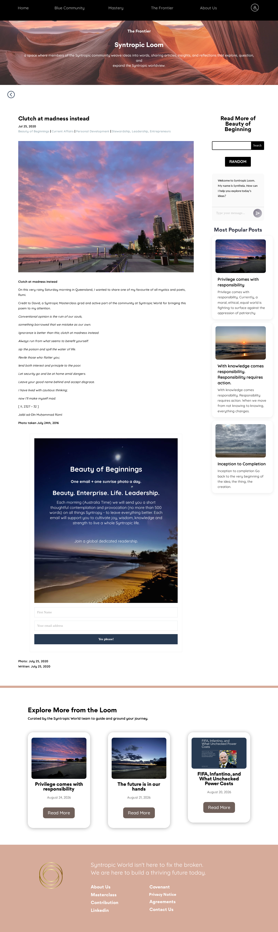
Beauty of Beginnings (33, 131)
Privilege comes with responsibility (238, 282)
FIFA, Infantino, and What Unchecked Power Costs (219, 779)
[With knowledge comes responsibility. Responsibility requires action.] (240, 343)
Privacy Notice (162, 895)
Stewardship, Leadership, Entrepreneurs (141, 131)
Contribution (104, 903)
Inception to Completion (242, 463)
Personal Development (92, 131)
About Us (101, 887)
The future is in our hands (138, 787)
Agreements (162, 902)
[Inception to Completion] (240, 441)
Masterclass (104, 895)
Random (238, 161)
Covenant (159, 887)
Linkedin (100, 910)
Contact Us (161, 910)
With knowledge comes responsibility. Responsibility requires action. (241, 374)
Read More (59, 812)
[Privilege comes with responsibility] (240, 256)
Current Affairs (63, 131)
